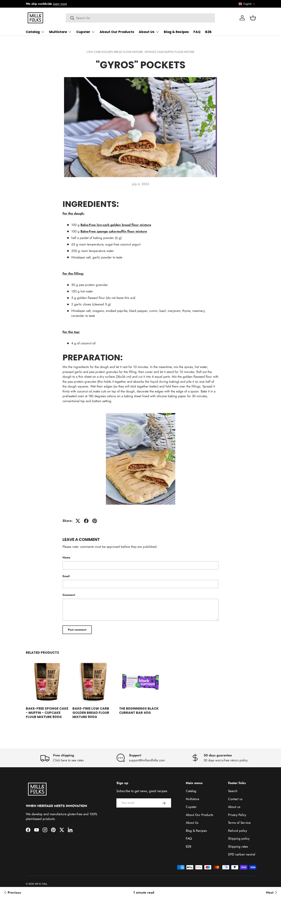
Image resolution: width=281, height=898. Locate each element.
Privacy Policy (237, 814)
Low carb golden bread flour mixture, (116, 52)
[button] (247, 4)
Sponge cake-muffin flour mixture (169, 52)
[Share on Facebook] (86, 521)
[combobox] (140, 18)
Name (66, 557)
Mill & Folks (41, 884)
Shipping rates (238, 846)
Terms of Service (239, 823)
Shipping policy (238, 838)
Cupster (83, 32)
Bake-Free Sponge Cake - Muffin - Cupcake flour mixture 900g (47, 712)
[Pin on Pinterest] (94, 521)
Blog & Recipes (176, 32)
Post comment (77, 630)
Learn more (60, 4)
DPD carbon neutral (241, 854)
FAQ (197, 32)
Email (66, 576)
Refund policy (237, 830)
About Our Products (117, 32)
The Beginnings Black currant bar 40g (139, 710)
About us (234, 807)
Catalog (33, 32)
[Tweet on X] (78, 521)
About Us (146, 32)
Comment (69, 595)
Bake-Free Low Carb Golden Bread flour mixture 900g (90, 712)
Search (232, 791)
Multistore (58, 32)
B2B (208, 32)
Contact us (235, 799)
